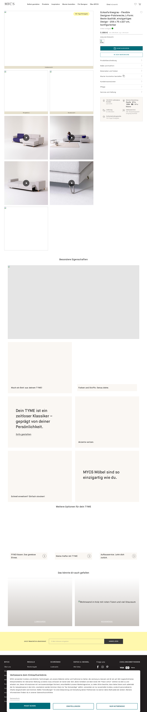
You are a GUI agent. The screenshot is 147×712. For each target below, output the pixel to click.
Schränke (55, 662)
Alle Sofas (77, 667)
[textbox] (76, 641)
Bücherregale (32, 667)
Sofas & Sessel (81, 662)
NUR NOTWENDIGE (117, 706)
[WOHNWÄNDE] (103, 579)
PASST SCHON (30, 706)
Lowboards (54, 667)
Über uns (7, 667)
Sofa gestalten (23, 434)
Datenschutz (15, 698)
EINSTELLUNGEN (73, 706)
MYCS (6, 662)
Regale (31, 662)
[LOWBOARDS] (50, 602)
